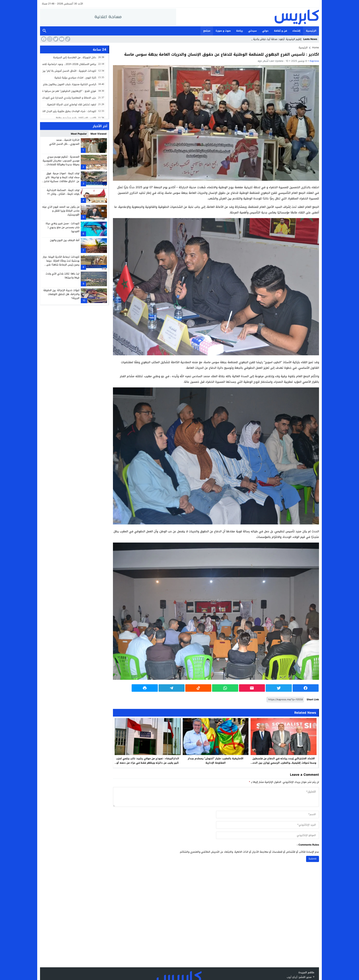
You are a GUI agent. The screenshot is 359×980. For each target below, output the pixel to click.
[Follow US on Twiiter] (55, 39)
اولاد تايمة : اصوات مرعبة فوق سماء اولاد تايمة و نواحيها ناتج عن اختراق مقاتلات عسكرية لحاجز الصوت (61, 179)
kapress (314, 61)
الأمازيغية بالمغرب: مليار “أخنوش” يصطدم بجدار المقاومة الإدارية (215, 760)
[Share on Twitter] (279, 688)
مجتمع (206, 30)
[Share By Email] (252, 688)
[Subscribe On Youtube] (61, 39)
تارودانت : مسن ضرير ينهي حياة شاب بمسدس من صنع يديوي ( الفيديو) (62, 227)
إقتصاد (296, 30)
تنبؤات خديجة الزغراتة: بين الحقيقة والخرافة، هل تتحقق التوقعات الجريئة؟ (61, 294)
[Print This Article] (145, 688)
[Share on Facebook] (306, 688)
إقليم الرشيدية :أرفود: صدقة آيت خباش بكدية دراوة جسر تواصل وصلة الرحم (261, 39)
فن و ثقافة (280, 30)
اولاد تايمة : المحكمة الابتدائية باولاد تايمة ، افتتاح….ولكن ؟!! (63, 192)
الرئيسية (311, 30)
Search (44, 30)
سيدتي (252, 30)
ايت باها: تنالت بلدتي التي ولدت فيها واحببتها (62, 275)
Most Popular (79, 133)
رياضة (239, 30)
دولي (265, 30)
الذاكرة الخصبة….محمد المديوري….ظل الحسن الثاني (64, 142)
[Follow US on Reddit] (67, 39)
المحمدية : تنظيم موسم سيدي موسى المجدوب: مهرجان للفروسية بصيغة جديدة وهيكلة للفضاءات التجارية (61, 162)
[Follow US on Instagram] (49, 39)
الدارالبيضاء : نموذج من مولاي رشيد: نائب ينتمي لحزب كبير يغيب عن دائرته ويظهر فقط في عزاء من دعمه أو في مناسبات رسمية (147, 762)
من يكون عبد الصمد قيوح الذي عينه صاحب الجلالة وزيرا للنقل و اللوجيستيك (60, 210)
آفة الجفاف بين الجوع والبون (64, 240)
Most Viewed (98, 133)
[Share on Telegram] (171, 688)
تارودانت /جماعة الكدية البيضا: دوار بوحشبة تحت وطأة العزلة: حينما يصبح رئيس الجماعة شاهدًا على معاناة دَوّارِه (61, 262)
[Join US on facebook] (43, 39)
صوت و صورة (223, 30)
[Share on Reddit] (198, 688)
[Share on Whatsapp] (225, 688)
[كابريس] (247, 17)
